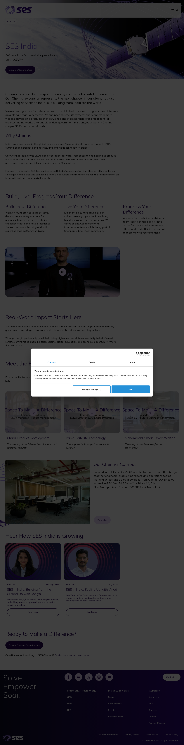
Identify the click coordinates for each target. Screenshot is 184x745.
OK (130, 389)
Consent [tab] (52, 362)
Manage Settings (90, 389)
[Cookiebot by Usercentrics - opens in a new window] (138, 354)
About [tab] (132, 362)
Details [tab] (92, 362)
